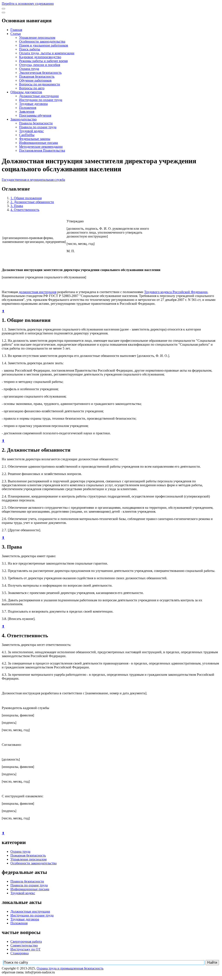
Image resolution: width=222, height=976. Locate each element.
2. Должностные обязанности (32, 202)
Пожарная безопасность (36, 76)
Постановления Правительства (42, 150)
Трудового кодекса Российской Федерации (175, 292)
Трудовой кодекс (31, 131)
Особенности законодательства (42, 41)
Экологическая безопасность (40, 72)
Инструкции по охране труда (40, 100)
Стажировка (19, 953)
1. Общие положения (26, 198)
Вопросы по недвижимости (39, 84)
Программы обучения (35, 115)
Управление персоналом (37, 37)
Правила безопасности (36, 123)
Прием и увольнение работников (43, 45)
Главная (16, 30)
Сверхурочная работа (26, 941)
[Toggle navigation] (3, 8)
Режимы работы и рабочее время (43, 61)
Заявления (26, 111)
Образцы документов (26, 92)
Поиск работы (29, 49)
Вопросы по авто (31, 88)
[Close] (3, 12)
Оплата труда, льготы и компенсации (46, 53)
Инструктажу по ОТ (25, 949)
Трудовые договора (33, 104)
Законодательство (23, 119)
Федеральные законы (34, 139)
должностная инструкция (37, 292)
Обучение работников (35, 80)
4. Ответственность (24, 210)
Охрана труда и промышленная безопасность (70, 968)
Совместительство (24, 945)
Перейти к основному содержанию (28, 3)
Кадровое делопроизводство (40, 57)
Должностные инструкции (39, 96)
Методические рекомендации (41, 146)
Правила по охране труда (37, 127)
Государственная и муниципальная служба (33, 179)
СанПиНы (26, 135)
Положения (27, 107)
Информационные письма (38, 142)
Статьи (15, 33)
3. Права (16, 206)
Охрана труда (29, 69)
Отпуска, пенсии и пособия (39, 65)
